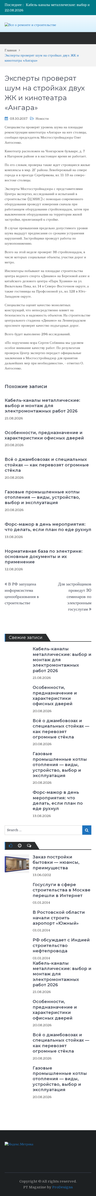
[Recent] (19, 846)
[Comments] (29, 846)
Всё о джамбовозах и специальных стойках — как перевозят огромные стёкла (47, 465)
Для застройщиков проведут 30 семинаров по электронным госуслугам (74, 596)
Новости (42, 118)
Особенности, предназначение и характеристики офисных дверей (44, 435)
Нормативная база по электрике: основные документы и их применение (43, 557)
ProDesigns (62, 1187)
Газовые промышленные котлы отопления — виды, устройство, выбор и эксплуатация (42, 497)
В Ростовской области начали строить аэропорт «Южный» (59, 918)
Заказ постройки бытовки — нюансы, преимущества (56, 862)
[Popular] (10, 846)
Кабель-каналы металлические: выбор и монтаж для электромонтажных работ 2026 (42, 406)
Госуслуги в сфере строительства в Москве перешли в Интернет (61, 890)
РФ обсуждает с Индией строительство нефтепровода (61, 945)
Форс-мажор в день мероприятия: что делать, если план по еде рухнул (48, 527)
